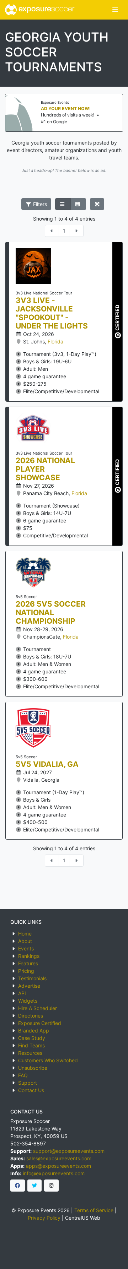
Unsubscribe (32, 1068)
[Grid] (78, 204)
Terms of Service (93, 1210)
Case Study (31, 1038)
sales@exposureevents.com (58, 1158)
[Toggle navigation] (115, 10)
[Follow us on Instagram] (51, 1185)
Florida (55, 341)
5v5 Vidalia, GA (47, 764)
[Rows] (63, 204)
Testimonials (32, 978)
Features (28, 963)
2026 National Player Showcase (45, 469)
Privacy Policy (44, 1218)
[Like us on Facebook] (17, 1185)
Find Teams (31, 1045)
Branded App (33, 1030)
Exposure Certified (39, 1023)
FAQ (23, 1075)
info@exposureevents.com (54, 1173)
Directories (30, 1016)
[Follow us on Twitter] (34, 1185)
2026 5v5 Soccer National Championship (51, 612)
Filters (39, 204)
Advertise (29, 986)
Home (25, 934)
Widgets (27, 1001)
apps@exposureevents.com (58, 1166)
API (22, 993)
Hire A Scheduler (37, 1008)
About (25, 941)
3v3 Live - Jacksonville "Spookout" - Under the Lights (52, 313)
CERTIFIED (117, 317)
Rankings (28, 956)
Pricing (26, 971)
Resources (30, 1053)
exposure (45, 9)
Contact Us (31, 1090)
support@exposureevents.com (69, 1151)
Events (26, 948)
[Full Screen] (97, 204)
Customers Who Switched (48, 1060)
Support (27, 1083)
